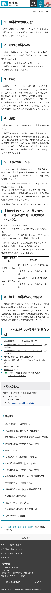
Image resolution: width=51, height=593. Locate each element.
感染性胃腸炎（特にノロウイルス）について (23, 344)
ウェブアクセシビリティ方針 (13, 553)
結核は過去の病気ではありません (21, 463)
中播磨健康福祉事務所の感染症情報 (22, 444)
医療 (24, 527)
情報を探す (41, 5)
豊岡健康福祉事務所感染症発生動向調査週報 (26, 437)
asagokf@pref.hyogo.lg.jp (23, 403)
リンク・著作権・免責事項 (13, 545)
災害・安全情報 (47, 5)
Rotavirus (8, 370)
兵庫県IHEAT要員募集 (15, 516)
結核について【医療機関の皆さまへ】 (23, 457)
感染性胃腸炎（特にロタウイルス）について (23, 351)
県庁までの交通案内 (13, 582)
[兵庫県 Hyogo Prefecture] (9, 3)
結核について (11, 450)
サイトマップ (8, 557)
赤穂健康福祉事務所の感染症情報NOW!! (24, 476)
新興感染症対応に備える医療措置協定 (23, 489)
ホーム (3, 527)
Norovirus (8, 366)
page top (25, 538)
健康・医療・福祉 (14, 527)
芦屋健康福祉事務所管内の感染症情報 (23, 431)
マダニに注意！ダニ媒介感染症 (20, 483)
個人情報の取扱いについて (13, 549)
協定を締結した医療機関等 (18, 424)
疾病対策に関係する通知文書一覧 (21, 509)
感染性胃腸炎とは (12, 341)
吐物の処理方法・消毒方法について (19, 357)
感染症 (9, 416)
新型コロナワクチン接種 (17, 502)
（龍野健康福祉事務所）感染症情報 (22, 470)
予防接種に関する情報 (15, 496)
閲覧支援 (33, 5)
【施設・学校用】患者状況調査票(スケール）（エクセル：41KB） (27, 374)
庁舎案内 (38, 582)
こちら (31, 204)
